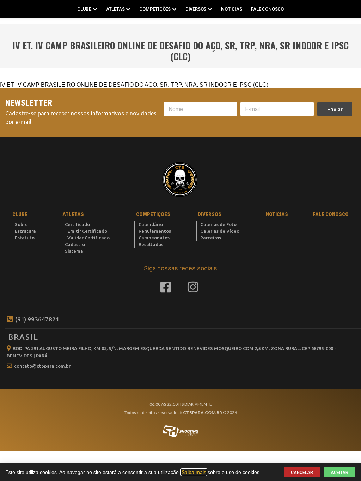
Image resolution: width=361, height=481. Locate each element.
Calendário (151, 224)
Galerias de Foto (218, 224)
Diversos (195, 9)
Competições (155, 9)
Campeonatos (154, 237)
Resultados (151, 244)
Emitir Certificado (87, 231)
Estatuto (25, 237)
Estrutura (25, 231)
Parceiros (210, 237)
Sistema (74, 251)
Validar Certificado (88, 237)
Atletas (115, 9)
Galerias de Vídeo (219, 231)
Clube (84, 9)
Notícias (231, 9)
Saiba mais (194, 472)
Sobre (21, 224)
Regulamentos (155, 231)
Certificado (77, 224)
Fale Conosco (267, 9)
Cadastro (75, 244)
